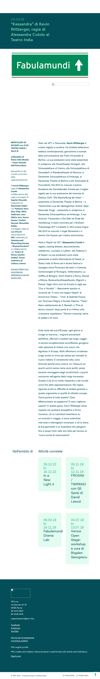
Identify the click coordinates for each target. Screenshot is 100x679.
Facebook (15, 624)
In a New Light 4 (48, 479)
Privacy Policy (69, 675)
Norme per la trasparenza (22, 637)
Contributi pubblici (19, 640)
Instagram (15, 627)
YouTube (14, 631)
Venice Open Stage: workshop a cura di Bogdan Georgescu (79, 544)
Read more (16, 656)
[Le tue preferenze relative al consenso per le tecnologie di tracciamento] (95, 674)
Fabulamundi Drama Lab (53, 535)
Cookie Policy (83, 675)
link (19, 277)
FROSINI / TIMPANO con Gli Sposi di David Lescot (78, 488)
